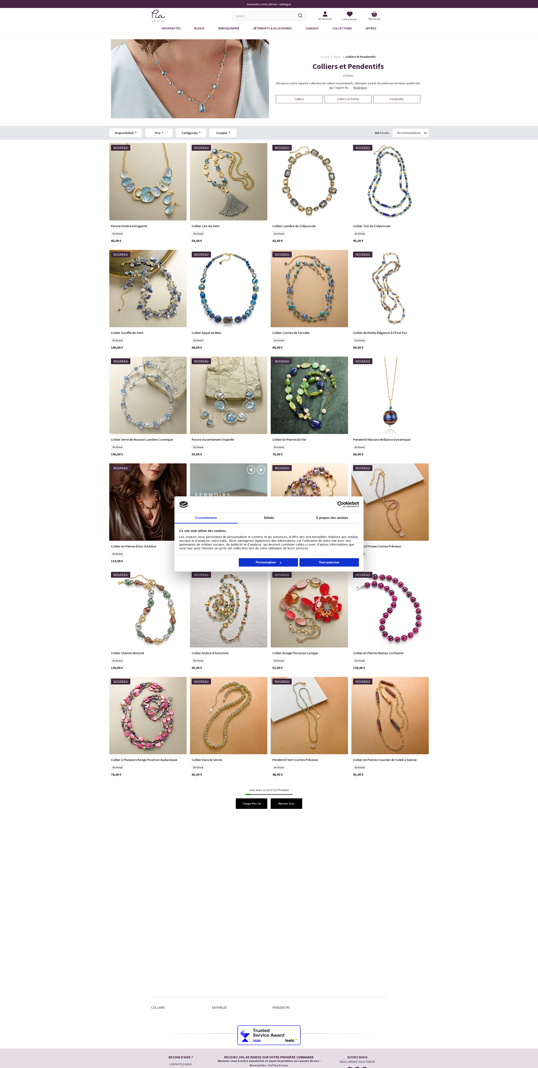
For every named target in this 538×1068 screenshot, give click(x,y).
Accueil (324, 57)
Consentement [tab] (206, 517)
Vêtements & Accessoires (272, 28)
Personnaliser (266, 562)
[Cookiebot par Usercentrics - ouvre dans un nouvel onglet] (340, 504)
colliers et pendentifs (360, 57)
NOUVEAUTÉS (171, 28)
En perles (219, 1008)
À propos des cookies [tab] (332, 517)
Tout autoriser (329, 562)
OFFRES (370, 28)
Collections (342, 28)
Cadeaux (312, 28)
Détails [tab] (269, 517)
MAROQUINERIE (228, 28)
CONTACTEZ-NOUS (180, 1064)
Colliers (158, 1008)
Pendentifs (281, 1008)
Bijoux (199, 28)
